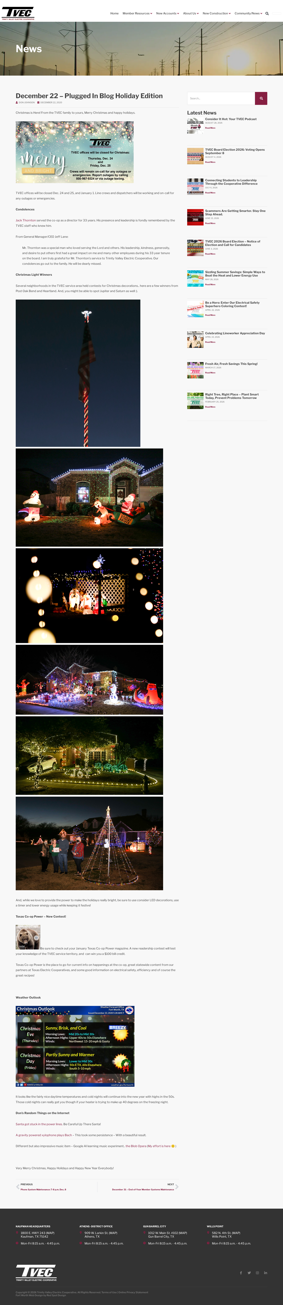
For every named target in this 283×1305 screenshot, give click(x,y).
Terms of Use (109, 1292)
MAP (50, 1233)
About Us (189, 13)
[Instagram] (257, 1273)
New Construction (215, 13)
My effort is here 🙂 (161, 1146)
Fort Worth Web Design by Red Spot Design (41, 1295)
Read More (210, 128)
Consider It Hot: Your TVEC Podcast (231, 119)
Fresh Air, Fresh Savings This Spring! (231, 364)
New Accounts (166, 13)
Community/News (247, 13)
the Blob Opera (136, 1146)
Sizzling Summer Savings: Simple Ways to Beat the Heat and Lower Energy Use (235, 273)
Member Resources (136, 13)
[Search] (261, 98)
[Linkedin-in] (265, 1273)
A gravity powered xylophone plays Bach (44, 1135)
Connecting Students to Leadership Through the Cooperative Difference (231, 182)
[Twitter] (249, 1273)
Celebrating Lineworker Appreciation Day (235, 333)
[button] (267, 13)
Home (114, 13)
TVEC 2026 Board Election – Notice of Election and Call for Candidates (232, 243)
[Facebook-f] (241, 1273)
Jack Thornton (26, 220)
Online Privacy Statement (133, 1292)
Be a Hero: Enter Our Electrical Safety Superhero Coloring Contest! (232, 304)
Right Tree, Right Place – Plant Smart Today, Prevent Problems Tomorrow (232, 396)
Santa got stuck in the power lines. (39, 1124)
